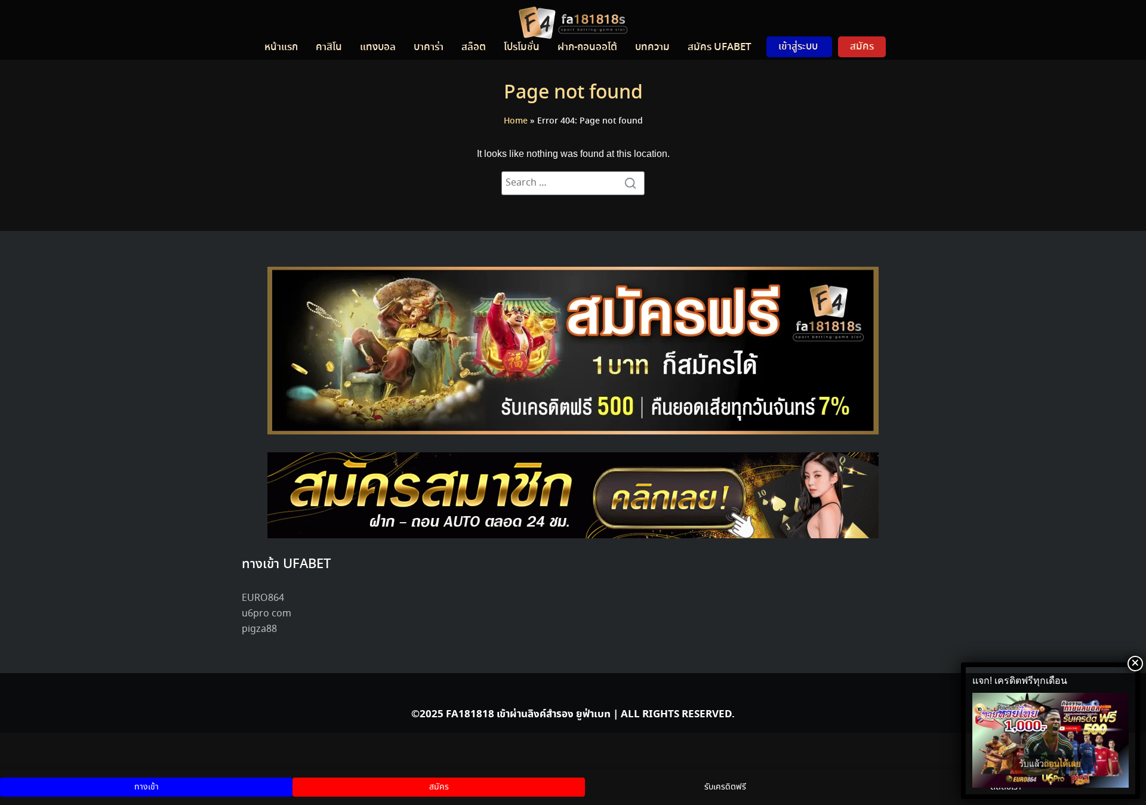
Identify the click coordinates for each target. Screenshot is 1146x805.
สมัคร (862, 46)
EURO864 (263, 598)
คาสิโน (329, 47)
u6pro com (266, 614)
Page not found (573, 93)
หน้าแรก (281, 47)
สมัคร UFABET (719, 47)
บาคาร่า (428, 47)
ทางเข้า (146, 787)
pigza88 (259, 629)
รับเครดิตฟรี (725, 787)
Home (516, 121)
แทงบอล (378, 47)
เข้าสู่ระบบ (798, 46)
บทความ (652, 47)
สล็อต (473, 47)
